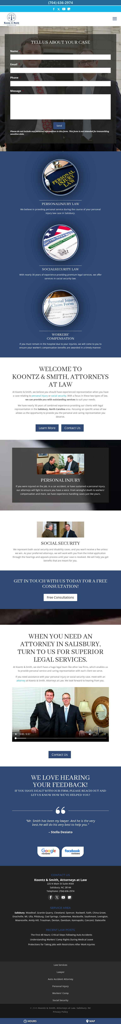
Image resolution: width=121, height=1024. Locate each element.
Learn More (47, 428)
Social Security (60, 1000)
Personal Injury (60, 986)
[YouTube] (63, 9)
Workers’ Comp (60, 993)
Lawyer (60, 972)
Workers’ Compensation (60, 336)
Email (15, 64)
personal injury (40, 395)
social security (58, 395)
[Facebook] (50, 897)
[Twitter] (57, 897)
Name (15, 51)
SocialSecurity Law (60, 269)
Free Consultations (60, 597)
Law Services (60, 964)
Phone (15, 77)
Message (17, 91)
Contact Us (72, 428)
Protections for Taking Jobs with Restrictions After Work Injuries (61, 944)
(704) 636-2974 (60, 2)
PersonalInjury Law (60, 204)
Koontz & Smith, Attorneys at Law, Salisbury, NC (64, 1007)
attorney (21, 680)
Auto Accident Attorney (60, 979)
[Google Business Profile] (69, 897)
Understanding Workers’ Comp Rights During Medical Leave (61, 939)
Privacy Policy (60, 1011)
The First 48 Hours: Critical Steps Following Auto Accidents (61, 934)
